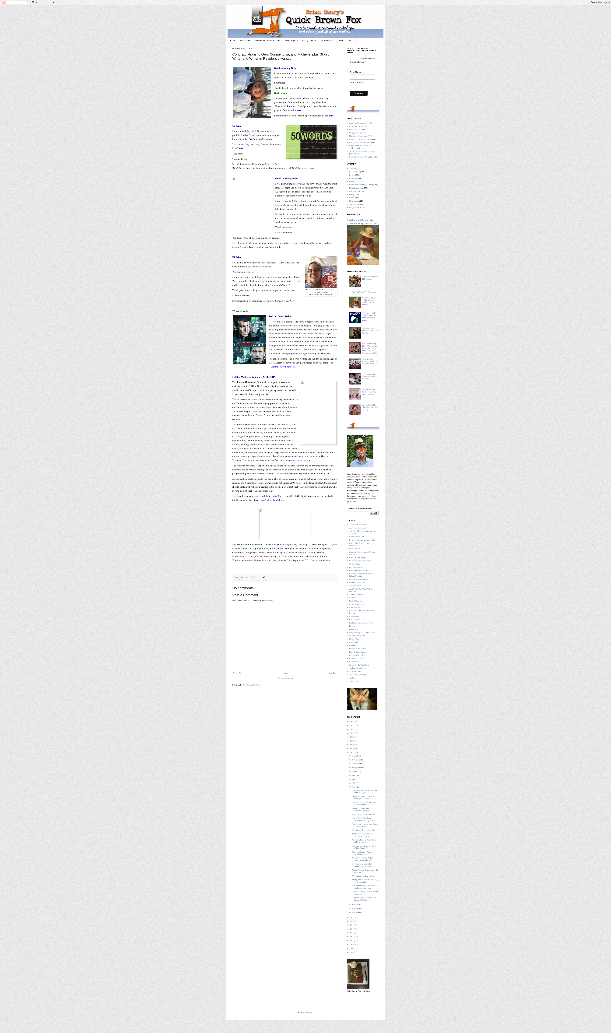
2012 (352, 936)
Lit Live (352, 626)
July (354, 775)
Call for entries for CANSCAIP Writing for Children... (364, 797)
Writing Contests (309, 40)
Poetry (351, 194)
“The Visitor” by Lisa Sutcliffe (363, 830)
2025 (352, 725)
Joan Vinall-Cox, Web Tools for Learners (361, 590)
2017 (352, 917)
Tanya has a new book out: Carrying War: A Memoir (369, 391)
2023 (352, 733)
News (341, 40)
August (355, 771)
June (354, 779)
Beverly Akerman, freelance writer (362, 540)
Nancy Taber (354, 639)
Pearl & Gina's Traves (357, 652)
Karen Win (353, 597)
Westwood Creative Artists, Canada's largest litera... (362, 853)
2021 (352, 740)
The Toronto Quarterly (357, 674)
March (354, 904)
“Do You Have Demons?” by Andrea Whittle (370, 330)
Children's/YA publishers (358, 126)
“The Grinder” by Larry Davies (363, 876)
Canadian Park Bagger (357, 557)
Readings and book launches (360, 142)
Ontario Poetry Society (357, 648)
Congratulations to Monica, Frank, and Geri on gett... (365, 791)
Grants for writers (356, 129)
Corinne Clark (354, 564)
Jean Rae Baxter (355, 585)
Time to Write (354, 681)
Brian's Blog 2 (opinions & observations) (359, 544)
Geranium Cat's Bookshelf (359, 570)
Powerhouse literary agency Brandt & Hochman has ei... (365, 825)
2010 (352, 944)
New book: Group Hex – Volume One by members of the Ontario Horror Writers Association (369, 348)
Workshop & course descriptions (361, 156)
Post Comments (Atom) (252, 684)
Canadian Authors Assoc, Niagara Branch (362, 553)
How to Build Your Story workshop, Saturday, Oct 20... (364, 819)
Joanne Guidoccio (356, 594)
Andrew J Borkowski (357, 524)
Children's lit (354, 178)
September (356, 767)
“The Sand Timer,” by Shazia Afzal (364, 292)
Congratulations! (260, 580)
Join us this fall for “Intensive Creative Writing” (369, 407)
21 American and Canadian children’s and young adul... (363, 864)
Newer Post (237, 673)
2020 (352, 744)
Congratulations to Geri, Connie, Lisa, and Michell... (364, 898)
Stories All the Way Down (359, 665)
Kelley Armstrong (356, 604)
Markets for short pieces (358, 136)
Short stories (354, 201)
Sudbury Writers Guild (357, 668)
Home (232, 40)
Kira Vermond (354, 616)
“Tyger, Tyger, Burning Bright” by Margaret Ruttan (369, 361)
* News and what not (246, 580)
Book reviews (354, 171)
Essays (352, 181)
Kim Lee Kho (354, 607)
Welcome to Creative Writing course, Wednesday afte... (362, 858)
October (355, 763)
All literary (353, 168)
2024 (352, 729)
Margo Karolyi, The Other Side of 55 (363, 632)
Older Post (332, 673)
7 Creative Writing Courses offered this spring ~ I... (365, 892)
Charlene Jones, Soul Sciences (360, 560)
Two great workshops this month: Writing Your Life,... (364, 846)
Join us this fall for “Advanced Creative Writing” (369, 376)
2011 (352, 940)
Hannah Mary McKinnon (359, 579)
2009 (352, 948)
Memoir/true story (356, 188)
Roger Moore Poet (356, 658)
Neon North (353, 642)
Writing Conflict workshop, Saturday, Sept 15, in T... (362, 809)
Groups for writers (356, 132)
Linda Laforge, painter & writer (361, 622)
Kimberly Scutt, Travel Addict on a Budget (362, 611)
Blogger (310, 1012)
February (355, 908)
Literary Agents (291, 40)
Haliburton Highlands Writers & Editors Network (361, 574)
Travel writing (354, 204)
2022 (352, 736)
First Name (356, 72)
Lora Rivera (353, 629)
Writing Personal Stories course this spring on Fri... (365, 870)
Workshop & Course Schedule (268, 40)
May (354, 783)
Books (351, 175)
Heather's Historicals (357, 582)
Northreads (353, 645)
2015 (352, 925)
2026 (352, 721)
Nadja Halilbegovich (357, 635)
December (356, 755)
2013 (352, 932)
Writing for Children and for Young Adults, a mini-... (365, 880)
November (356, 759)
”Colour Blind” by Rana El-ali (363, 814)
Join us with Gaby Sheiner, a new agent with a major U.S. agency (370, 316)
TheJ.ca (352, 677)
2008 (352, 952)
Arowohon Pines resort (358, 527)
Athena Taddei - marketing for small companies (362, 532)
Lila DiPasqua (354, 619)
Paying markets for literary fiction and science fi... (364, 840)
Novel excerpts (355, 191)
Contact (351, 40)
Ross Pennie (354, 661)
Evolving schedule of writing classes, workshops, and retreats (362, 221)
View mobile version (285, 677)
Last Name (356, 82)
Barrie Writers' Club (356, 536)
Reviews (352, 197)
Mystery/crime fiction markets (360, 139)
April (354, 786)
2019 (352, 748)
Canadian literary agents (358, 123)
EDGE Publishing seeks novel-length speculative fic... (363, 886)
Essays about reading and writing (361, 184)
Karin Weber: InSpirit (357, 601)
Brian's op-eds (354, 548)
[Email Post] (263, 577)
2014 (352, 929)
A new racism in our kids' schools (370, 277)
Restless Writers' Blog (357, 655)
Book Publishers (327, 40)
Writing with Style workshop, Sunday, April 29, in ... (363, 834)
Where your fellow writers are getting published (363, 152)
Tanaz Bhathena (355, 671)
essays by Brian (355, 207)
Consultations (245, 40)
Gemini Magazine (356, 567)
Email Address (358, 61)
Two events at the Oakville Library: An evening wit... (365, 803)
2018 (352, 752)
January (355, 912)
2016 (352, 921)
